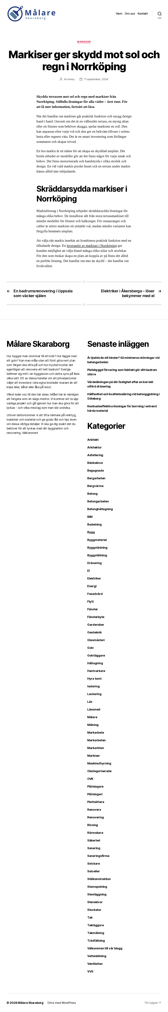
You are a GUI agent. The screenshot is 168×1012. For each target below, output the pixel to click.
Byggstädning (97, 547)
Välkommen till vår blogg (104, 948)
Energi (91, 586)
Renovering (95, 817)
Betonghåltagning (100, 509)
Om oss (130, 13)
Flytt (90, 601)
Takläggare (95, 925)
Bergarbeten (96, 478)
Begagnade (95, 470)
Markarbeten (96, 740)
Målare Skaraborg (30, 1002)
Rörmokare (95, 832)
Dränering (94, 563)
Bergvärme (95, 486)
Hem (119, 13)
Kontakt (143, 13)
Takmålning (95, 933)
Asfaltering (95, 455)
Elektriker (94, 578)
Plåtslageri (95, 794)
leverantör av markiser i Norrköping (92, 245)
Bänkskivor (95, 463)
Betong (92, 493)
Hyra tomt (94, 678)
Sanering (93, 848)
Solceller (93, 871)
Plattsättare (95, 802)
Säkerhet (93, 840)
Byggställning (97, 555)
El (88, 570)
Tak (90, 917)
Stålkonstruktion (99, 879)
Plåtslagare (95, 786)
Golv (90, 647)
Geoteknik (94, 632)
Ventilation (95, 963)
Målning (93, 725)
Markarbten (95, 748)
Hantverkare (96, 671)
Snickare (93, 863)
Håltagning (95, 663)
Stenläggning (96, 894)
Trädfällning (96, 940)
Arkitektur (94, 447)
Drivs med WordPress (61, 1002)
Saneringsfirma (98, 856)
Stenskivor (95, 902)
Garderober (95, 624)
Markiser (84, 41)
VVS (90, 971)
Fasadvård (95, 594)
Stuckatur (94, 909)
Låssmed (93, 709)
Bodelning (94, 524)
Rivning (92, 825)
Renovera (94, 809)
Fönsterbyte (95, 617)
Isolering (93, 686)
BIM (90, 516)
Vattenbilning (96, 956)
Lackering (94, 694)
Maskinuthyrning (99, 763)
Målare (92, 717)
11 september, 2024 (96, 79)
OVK (90, 778)
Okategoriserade (99, 771)
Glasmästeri (96, 640)
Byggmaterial (97, 540)
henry (71, 79)
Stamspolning (97, 886)
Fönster (92, 609)
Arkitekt (93, 439)
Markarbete (95, 732)
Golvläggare (96, 655)
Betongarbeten (98, 501)
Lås (89, 701)
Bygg (91, 532)
